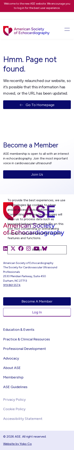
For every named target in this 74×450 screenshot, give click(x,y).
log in (20, 8)
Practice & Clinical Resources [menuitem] (26, 339)
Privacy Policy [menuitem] (14, 399)
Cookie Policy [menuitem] (14, 409)
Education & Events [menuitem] (18, 329)
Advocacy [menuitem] (11, 358)
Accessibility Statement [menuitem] (22, 418)
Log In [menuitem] (37, 312)
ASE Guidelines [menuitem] (15, 387)
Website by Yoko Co (17, 444)
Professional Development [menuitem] (24, 349)
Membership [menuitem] (13, 377)
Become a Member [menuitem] (37, 301)
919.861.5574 (12, 285)
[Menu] (64, 29)
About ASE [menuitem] (12, 368)
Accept (37, 250)
